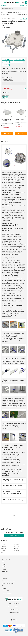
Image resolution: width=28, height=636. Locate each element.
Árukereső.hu (14, 616)
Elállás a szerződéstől (7, 573)
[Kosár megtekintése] (26, 2)
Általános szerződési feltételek (9, 581)
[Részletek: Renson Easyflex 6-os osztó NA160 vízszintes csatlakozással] (7, 112)
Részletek (4, 73)
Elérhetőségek (5, 590)
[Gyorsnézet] (12, 116)
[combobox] (14, 8)
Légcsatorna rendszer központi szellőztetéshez (3, 12)
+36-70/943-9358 (23, 5)
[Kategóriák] (2, 2)
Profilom (4, 566)
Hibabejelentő (5, 569)
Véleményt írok (13, 535)
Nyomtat (6, 64)
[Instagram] (16, 620)
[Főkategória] (1, 12)
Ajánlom (6, 62)
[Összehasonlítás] (8, 59)
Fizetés (4, 585)
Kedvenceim (5, 571)
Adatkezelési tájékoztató (8, 583)
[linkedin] (26, 18)
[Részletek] (7, 133)
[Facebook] (11, 620)
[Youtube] (14, 620)
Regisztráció (5, 564)
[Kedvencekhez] (19, 59)
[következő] (18, 136)
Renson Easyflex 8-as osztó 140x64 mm (19, 120)
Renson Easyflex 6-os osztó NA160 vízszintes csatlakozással (6, 120)
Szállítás (4, 588)
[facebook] (21, 18)
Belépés (4, 562)
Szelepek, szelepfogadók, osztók (13, 12)
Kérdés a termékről (17, 62)
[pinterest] (24, 18)
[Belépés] (23, 2)
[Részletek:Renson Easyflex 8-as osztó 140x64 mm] (20, 112)
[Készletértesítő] (25, 89)
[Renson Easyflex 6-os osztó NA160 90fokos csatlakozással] (14, 42)
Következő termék (21, 14)
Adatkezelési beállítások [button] (7, 593)
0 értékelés (11, 18)
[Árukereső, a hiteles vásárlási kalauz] (18, 630)
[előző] (9, 136)
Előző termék (6, 14)
